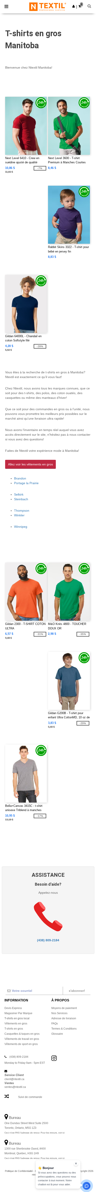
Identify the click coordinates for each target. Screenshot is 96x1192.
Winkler (19, 515)
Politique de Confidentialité (19, 1171)
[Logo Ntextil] (47, 6)
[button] (73, 6)
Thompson (21, 510)
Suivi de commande (30, 1097)
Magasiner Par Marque (18, 1013)
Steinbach (21, 499)
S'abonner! (77, 990)
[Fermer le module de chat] (76, 1163)
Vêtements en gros (15, 1023)
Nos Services (59, 1013)
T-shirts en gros (13, 1028)
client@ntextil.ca (14, 1079)
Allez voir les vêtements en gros (30, 464)
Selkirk (18, 494)
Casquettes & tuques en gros (22, 1033)
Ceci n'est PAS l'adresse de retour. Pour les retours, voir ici (34, 1132)
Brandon (20, 478)
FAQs (54, 1023)
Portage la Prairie (26, 483)
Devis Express (13, 1008)
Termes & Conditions (64, 1028)
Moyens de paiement (64, 1008)
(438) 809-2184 (48, 940)
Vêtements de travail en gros (21, 1039)
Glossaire (57, 1033)
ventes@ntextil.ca (15, 1087)
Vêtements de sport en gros (21, 1044)
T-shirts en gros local (16, 1018)
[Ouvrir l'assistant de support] (86, 1186)
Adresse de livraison (63, 1018)
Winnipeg (20, 526)
